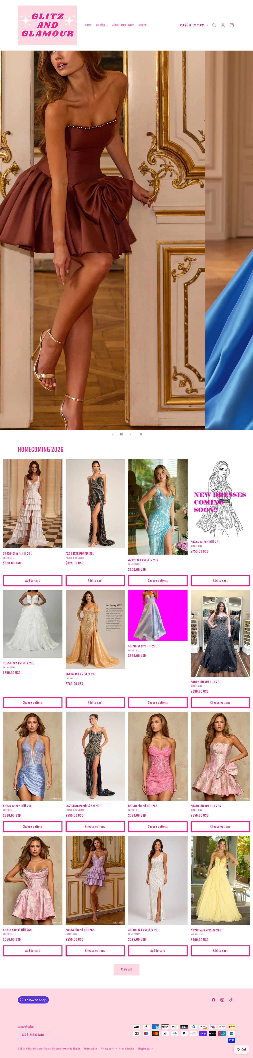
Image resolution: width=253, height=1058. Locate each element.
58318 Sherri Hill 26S (17, 930)
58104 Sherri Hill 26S (80, 930)
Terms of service (126, 1048)
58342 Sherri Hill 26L (205, 542)
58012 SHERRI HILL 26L (206, 682)
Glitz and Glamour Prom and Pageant (44, 1048)
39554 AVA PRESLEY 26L (18, 663)
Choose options (158, 580)
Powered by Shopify (70, 1048)
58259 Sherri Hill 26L (17, 554)
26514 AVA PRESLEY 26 (80, 674)
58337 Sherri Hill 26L (17, 806)
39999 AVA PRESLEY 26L (143, 930)
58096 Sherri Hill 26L (142, 646)
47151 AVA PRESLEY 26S (143, 560)
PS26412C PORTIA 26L (80, 554)
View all (126, 969)
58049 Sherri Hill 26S (142, 806)
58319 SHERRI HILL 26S (206, 806)
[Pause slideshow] (140, 434)
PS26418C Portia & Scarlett (84, 806)
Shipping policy (145, 1048)
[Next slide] (130, 434)
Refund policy (90, 1048)
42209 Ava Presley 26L (206, 930)
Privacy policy (108, 1048)
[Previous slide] (113, 434)
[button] (102, 25)
